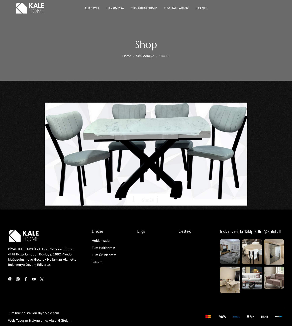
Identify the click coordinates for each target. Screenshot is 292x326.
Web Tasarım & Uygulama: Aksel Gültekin (39, 320)
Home (126, 56)
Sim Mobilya (145, 56)
